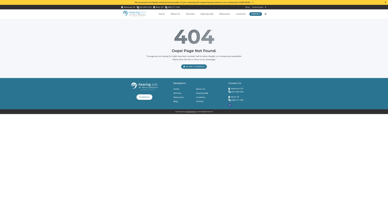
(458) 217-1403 (174, 7)
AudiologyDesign (191, 112)
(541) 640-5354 (145, 7)
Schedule (144, 97)
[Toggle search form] (266, 14)
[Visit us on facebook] (265, 7)
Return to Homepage (195, 67)
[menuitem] (247, 7)
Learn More (244, 2)
